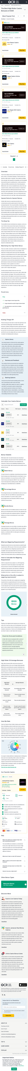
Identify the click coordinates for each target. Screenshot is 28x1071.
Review (9, 790)
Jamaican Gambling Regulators (8, 1034)
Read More (21, 1065)
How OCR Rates (5, 1031)
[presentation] (26, 605)
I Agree (14, 1069)
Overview (5, 167)
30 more (19, 830)
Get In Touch (4, 1028)
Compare (4, 790)
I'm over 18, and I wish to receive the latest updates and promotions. (14, 1011)
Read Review (5, 50)
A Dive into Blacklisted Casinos (8, 1036)
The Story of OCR (5, 1026)
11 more (3, 825)
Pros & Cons (11, 167)
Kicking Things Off (19, 167)
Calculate (23, 404)
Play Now (22, 789)
